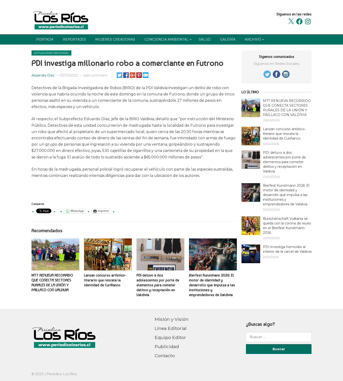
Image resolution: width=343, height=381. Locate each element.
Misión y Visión (172, 319)
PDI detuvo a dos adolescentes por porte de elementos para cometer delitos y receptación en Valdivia (157, 285)
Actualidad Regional (51, 53)
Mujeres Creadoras (115, 39)
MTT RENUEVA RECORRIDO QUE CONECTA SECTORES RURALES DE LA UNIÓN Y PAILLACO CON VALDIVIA (52, 282)
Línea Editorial (171, 328)
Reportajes (74, 39)
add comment (95, 75)
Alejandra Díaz (43, 75)
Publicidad (167, 346)
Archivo (253, 39)
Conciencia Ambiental (166, 39)
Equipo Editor (170, 337)
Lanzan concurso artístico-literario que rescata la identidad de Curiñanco (105, 280)
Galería (227, 39)
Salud (205, 39)
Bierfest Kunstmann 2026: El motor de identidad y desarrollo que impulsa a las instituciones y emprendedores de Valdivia (212, 285)
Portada (44, 39)
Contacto (165, 355)
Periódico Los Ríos (62, 374)
